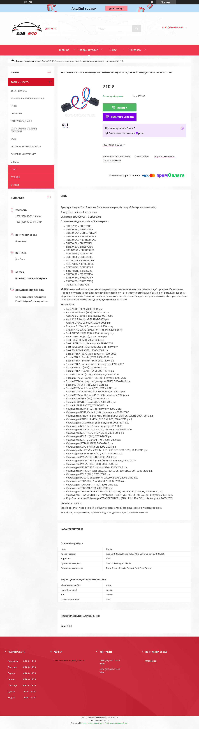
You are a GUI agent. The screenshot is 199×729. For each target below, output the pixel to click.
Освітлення (16, 113)
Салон (14, 139)
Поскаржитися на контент (91, 723)
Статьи (15, 185)
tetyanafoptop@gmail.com (36, 301)
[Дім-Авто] (26, 35)
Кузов (14, 106)
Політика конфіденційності (117, 723)
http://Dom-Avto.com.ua (34, 296)
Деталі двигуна (19, 91)
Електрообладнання (21, 121)
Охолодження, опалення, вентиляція (24, 130)
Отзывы (15, 177)
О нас (113, 49)
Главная (64, 49)
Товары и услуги (88, 49)
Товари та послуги (25, 61)
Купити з (117, 116)
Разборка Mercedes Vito (23, 154)
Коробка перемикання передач (27, 98)
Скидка (15, 162)
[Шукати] (136, 28)
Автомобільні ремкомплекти (26, 146)
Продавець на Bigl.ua (99, 720)
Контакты (135, 49)
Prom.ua (114, 717)
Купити (122, 107)
